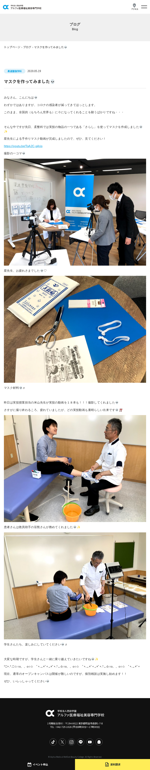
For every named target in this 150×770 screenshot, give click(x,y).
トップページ (12, 47)
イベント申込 (40, 764)
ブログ (27, 47)
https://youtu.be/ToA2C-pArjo (23, 146)
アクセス (134, 9)
